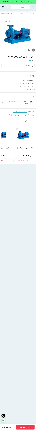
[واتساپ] (3, 420)
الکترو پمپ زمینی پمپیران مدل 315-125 (17, 115)
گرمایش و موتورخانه (21, 13)
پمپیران (29, 60)
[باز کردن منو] (33, 7)
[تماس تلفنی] (3, 416)
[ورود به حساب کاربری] (7, 7)
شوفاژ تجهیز (32, 13)
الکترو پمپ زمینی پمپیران (7, 13)
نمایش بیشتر (32, 89)
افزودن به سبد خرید (25, 427)
